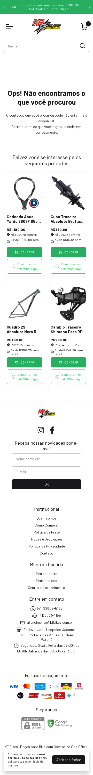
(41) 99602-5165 (50, 608)
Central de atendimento (46, 587)
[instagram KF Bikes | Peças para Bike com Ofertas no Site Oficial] (41, 430)
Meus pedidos (46, 580)
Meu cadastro (46, 573)
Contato (46, 553)
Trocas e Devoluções (46, 539)
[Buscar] (82, 46)
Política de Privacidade (46, 546)
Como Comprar (47, 525)
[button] (24, 266)
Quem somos (46, 518)
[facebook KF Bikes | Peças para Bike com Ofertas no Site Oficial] (52, 430)
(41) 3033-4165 (50, 615)
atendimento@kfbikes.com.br (50, 622)
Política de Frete (47, 532)
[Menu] (10, 26)
